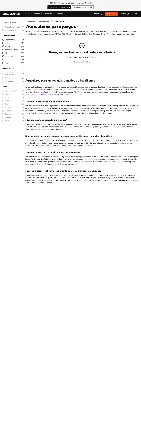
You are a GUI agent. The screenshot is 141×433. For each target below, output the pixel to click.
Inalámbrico (9, 81)
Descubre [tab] (48, 14)
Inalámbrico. (49, 92)
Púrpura (8, 111)
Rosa (7, 101)
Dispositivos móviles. (62, 94)
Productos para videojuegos (38, 21)
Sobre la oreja (10, 30)
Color (4, 87)
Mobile (7, 46)
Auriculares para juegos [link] (60, 21)
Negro (7, 94)
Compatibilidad (8, 35)
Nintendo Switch (11, 50)
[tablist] (39, 14)
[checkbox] (3, 27)
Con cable (9, 78)
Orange (8, 114)
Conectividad (8, 68)
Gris (6, 104)
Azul (7, 97)
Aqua (7, 121)
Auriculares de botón (13, 27)
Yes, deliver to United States (59, 7)
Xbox (7, 63)
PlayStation (9, 56)
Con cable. (38, 92)
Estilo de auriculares (10, 23)
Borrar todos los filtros (82, 62)
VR (6, 60)
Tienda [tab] (26, 14)
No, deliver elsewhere (81, 7)
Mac (6, 43)
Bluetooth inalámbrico (9, 73)
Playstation (35, 94)
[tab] (98, 14)
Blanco (7, 107)
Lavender (8, 117)
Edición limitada (11, 91)
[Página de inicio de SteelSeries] (12, 13)
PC (6, 53)
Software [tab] (37, 14)
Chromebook (10, 40)
